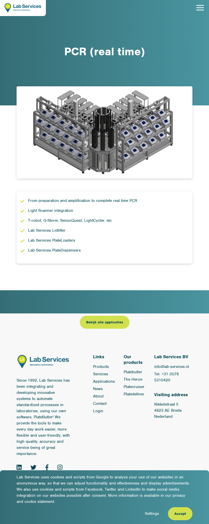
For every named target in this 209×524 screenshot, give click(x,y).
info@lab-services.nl (171, 366)
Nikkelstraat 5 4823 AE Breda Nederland (167, 410)
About (98, 396)
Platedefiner (134, 394)
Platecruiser (134, 386)
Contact (100, 403)
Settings (152, 513)
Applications (104, 381)
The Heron (133, 379)
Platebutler (133, 372)
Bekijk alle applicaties (104, 322)
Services (100, 374)
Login (98, 410)
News (98, 388)
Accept (180, 514)
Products (101, 366)
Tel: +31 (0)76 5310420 (166, 377)
